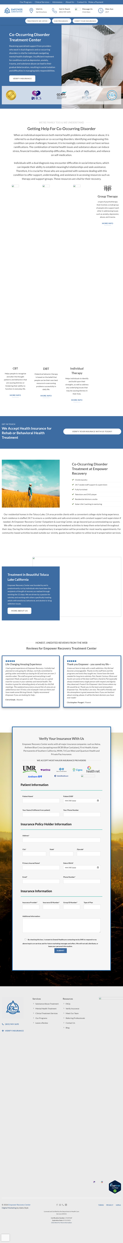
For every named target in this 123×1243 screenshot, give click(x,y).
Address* (25, 836)
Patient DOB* (68, 796)
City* (24, 849)
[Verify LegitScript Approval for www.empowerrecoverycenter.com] (115, 1187)
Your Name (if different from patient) (36, 810)
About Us (70, 2)
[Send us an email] (60, 1205)
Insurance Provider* (29, 902)
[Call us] (63, 1205)
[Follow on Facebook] (57, 1205)
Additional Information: (31, 916)
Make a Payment (95, 2)
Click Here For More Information (61, 1222)
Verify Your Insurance (85, 21)
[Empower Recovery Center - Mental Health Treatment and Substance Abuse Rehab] (13, 10)
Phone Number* (69, 877)
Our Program (26, 2)
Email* (24, 877)
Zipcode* (80, 849)
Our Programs (61, 21)
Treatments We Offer (37, 21)
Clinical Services (42, 2)
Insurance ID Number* (51, 902)
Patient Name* (27, 796)
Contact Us (82, 2)
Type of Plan (88, 902)
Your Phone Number (71, 810)
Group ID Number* (70, 902)
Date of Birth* (68, 863)
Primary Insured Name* (31, 863)
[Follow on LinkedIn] (66, 1205)
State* (52, 849)
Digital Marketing (9, 1208)
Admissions (57, 2)
